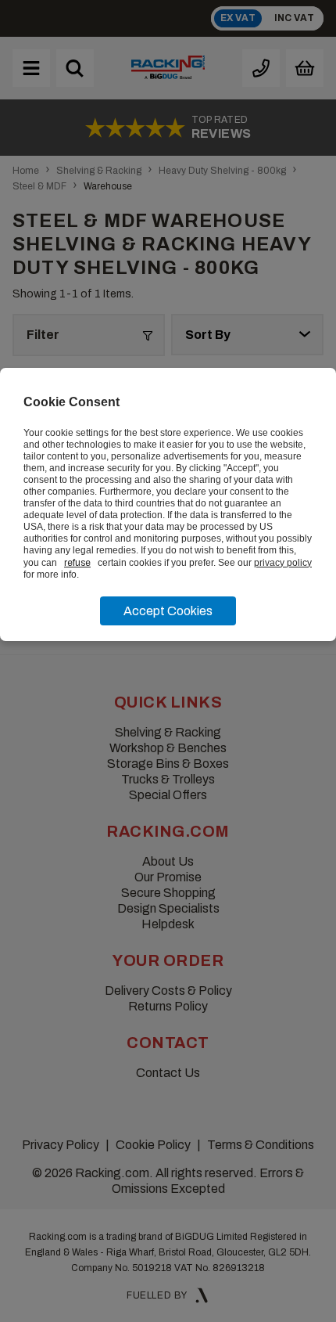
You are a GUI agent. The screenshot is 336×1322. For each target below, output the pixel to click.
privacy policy (283, 562)
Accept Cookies (168, 611)
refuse (77, 562)
